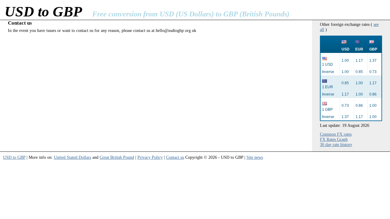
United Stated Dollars (72, 157)
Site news (254, 157)
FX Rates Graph (334, 139)
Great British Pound (117, 157)
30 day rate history (336, 144)
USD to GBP (14, 157)
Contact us (175, 157)
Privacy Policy (150, 157)
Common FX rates (336, 134)
